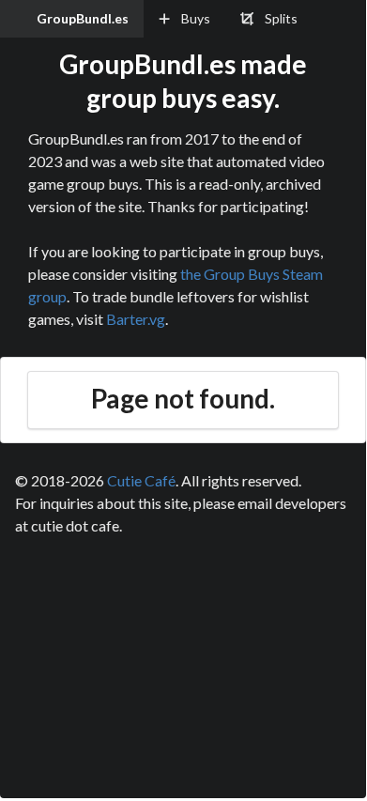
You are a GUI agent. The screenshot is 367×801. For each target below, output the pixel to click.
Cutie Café (141, 480)
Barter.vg (135, 319)
